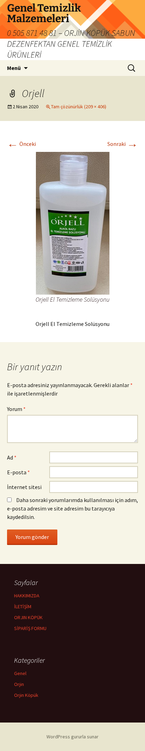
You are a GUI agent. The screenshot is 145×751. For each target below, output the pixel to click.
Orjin (19, 684)
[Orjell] (72, 222)
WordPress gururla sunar (72, 736)
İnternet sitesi (24, 486)
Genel (20, 673)
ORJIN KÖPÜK (28, 617)
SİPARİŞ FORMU (30, 628)
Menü (14, 67)
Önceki (21, 143)
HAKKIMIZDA (26, 595)
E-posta (18, 472)
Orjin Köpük (26, 695)
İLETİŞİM (22, 606)
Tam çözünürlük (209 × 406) (78, 106)
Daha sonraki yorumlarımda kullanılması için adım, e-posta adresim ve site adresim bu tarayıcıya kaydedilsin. (72, 508)
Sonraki (122, 143)
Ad (12, 457)
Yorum (16, 408)
